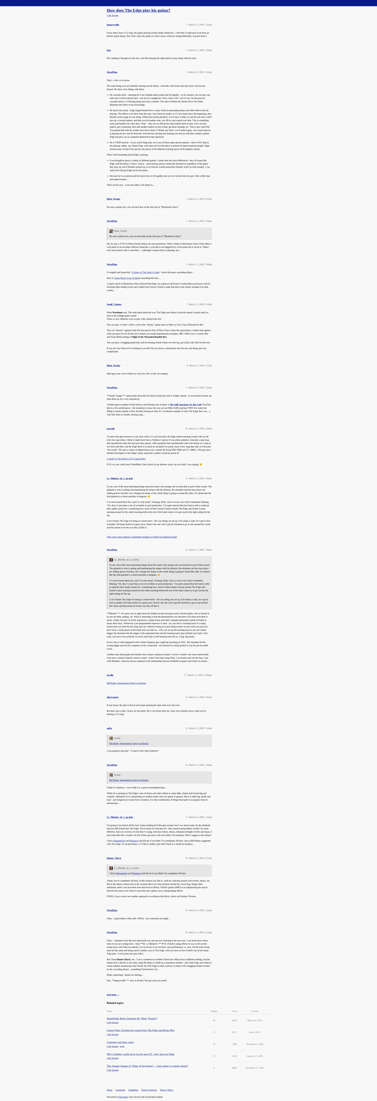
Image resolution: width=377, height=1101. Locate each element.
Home (110, 1090)
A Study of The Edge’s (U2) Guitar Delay (126, 459)
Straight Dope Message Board (15, 3)
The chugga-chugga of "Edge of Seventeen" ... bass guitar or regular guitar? (147, 1065)
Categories (120, 1090)
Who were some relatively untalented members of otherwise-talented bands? (142, 537)
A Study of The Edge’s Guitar (145, 272)
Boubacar (133, 840)
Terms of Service (149, 1090)
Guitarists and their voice (120, 1042)
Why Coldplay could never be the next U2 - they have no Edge (140, 1054)
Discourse (123, 1097)
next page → (113, 994)
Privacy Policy (166, 1090)
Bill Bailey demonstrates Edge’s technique (126, 683)
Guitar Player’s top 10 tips (126, 278)
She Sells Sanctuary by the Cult (185, 404)
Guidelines (133, 1090)
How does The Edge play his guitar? (138, 10)
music (122, 1046)
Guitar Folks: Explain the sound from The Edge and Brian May (141, 1030)
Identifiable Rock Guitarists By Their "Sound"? (132, 1018)
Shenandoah (119, 840)
